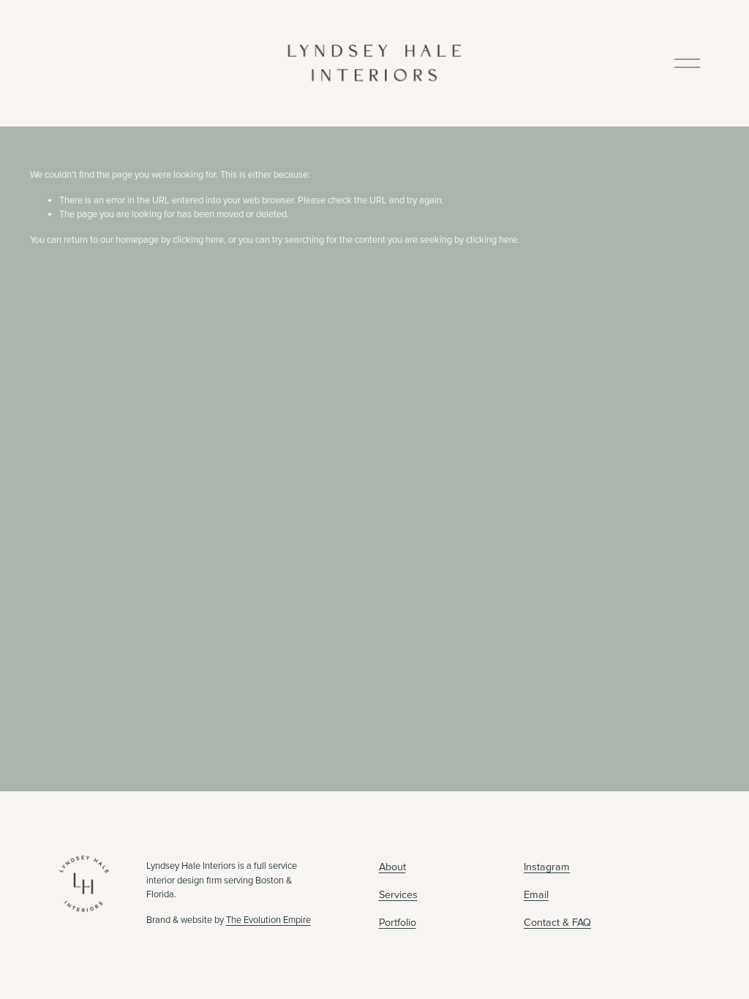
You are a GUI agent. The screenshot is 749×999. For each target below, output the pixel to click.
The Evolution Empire (268, 920)
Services (398, 895)
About (392, 867)
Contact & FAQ (557, 922)
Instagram (547, 867)
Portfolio (397, 922)
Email (536, 895)
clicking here (198, 240)
